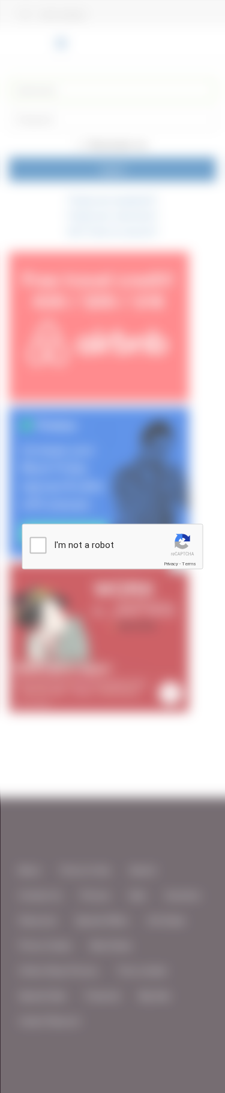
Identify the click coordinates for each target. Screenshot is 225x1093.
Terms (189, 564)
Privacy (171, 564)
